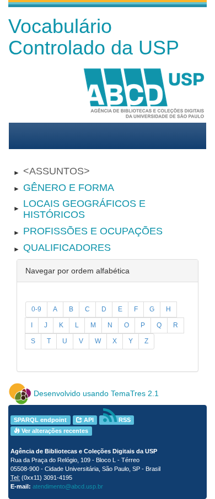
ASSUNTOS (56, 171)
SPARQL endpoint (40, 419)
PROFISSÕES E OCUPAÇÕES (93, 231)
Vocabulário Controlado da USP (93, 37)
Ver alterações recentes (54, 430)
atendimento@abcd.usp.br (68, 486)
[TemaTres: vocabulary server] (19, 393)
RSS (124, 419)
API (88, 419)
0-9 (36, 309)
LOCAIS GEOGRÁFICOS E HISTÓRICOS (84, 209)
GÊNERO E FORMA (68, 187)
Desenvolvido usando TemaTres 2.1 (96, 393)
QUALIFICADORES (67, 247)
